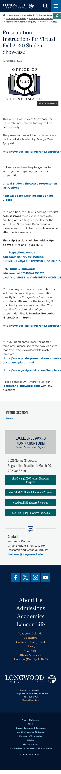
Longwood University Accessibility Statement (30, 748)
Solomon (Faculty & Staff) (30, 659)
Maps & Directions (30, 700)
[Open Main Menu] (56, 6)
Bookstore (30, 637)
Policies (30, 740)
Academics (14, 15)
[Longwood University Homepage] (18, 6)
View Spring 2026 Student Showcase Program (30, 480)
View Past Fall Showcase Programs (30, 502)
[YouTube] (45, 577)
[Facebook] (15, 577)
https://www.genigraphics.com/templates (32, 370)
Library (30, 646)
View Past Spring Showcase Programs (31, 512)
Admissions (30, 607)
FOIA (30, 724)
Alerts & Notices (30, 744)
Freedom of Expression (30, 736)
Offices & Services (31, 655)
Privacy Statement (30, 720)
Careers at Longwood (30, 642)
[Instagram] (35, 577)
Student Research (16, 18)
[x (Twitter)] (25, 577)
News (43, 21)
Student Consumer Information (31, 728)
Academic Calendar (30, 633)
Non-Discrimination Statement (30, 732)
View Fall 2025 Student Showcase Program (30, 492)
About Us (30, 599)
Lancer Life (30, 624)
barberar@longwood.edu (21, 385)
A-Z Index (30, 650)
